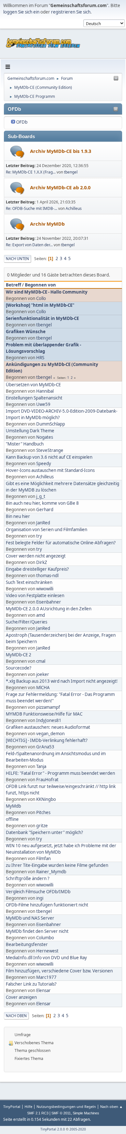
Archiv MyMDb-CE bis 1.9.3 (60, 151)
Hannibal (45, 391)
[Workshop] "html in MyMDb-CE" (40, 305)
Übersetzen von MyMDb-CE (33, 385)
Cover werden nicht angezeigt (36, 556)
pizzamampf (48, 707)
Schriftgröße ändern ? (27, 878)
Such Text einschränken (29, 582)
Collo (41, 298)
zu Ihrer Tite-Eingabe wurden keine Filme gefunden (57, 865)
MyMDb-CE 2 (18, 655)
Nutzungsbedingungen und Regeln (66, 1106)
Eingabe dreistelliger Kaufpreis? (37, 569)
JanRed (43, 523)
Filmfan (43, 858)
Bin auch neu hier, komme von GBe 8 (42, 503)
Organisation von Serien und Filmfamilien (46, 529)
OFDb (21, 122)
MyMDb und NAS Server (30, 918)
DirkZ (41, 562)
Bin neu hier (18, 516)
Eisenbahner (48, 602)
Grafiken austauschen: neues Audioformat (48, 727)
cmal (40, 661)
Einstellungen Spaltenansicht (34, 398)
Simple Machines (86, 1113)
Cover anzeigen (21, 997)
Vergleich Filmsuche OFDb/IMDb (38, 892)
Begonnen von (40, 285)
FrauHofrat (47, 780)
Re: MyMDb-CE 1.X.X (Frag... (31, 172)
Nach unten (17, 258)
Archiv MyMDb (47, 223)
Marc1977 (46, 977)
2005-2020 (77, 1129)
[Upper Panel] (116, 78)
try (39, 536)
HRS (40, 358)
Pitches (43, 812)
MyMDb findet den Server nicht (37, 931)
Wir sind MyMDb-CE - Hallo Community (47, 292)
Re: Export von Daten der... (29, 245)
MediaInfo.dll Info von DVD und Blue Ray (46, 958)
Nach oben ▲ (111, 1106)
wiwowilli (44, 589)
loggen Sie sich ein (21, 12)
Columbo (45, 938)
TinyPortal (11, 1106)
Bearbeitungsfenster (27, 944)
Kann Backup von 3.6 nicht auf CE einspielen (49, 457)
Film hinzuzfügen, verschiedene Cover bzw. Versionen (59, 971)
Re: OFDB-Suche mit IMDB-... (31, 208)
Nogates (44, 437)
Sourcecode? (18, 668)
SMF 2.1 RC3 (37, 1113)
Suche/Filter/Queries (26, 622)
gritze (42, 826)
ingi (39, 898)
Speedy (43, 463)
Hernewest (47, 951)
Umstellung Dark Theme (30, 431)
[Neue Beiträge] (17, 152)
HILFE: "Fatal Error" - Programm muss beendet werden (60, 773)
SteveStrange (49, 450)
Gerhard (44, 509)
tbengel (71, 172)
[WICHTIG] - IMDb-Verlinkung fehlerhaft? (47, 740)
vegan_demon (50, 733)
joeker (42, 674)
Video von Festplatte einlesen (35, 595)
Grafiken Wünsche (26, 331)
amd (40, 615)
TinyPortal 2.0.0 (52, 1129)
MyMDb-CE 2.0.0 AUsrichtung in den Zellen (48, 609)
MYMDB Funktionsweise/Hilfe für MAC (44, 714)
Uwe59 (43, 404)
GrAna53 (45, 747)
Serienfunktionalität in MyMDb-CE (42, 318)
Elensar (43, 990)
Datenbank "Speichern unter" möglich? (44, 832)
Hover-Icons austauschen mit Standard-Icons (50, 470)
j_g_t (40, 496)
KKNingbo (46, 799)
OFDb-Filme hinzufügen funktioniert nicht (47, 905)
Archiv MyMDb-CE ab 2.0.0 (60, 187)
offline (12, 819)
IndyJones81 (48, 720)
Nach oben (16, 1015)
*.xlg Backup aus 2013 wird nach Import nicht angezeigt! (62, 681)
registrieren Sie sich (70, 12)
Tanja (41, 766)
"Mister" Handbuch (25, 444)
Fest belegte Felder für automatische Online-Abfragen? (61, 543)
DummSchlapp (50, 424)
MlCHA (43, 687)
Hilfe (28, 1106)
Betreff (13, 285)
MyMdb (13, 806)
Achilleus (74, 208)
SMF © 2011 (61, 1113)
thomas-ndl (47, 575)
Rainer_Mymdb (51, 872)
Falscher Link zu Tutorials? (31, 984)
